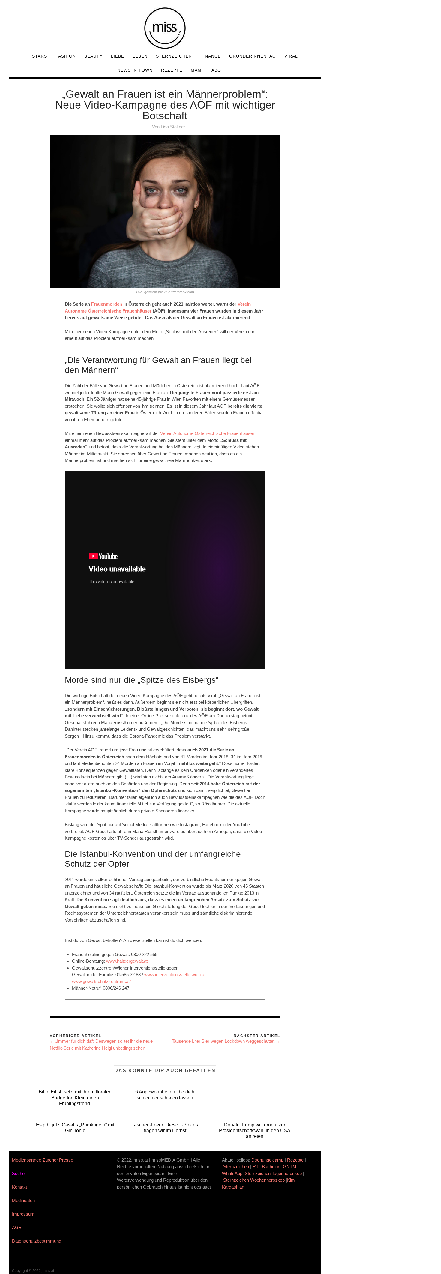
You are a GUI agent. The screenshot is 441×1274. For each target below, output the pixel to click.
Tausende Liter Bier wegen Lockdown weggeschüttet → (226, 1041)
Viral (291, 56)
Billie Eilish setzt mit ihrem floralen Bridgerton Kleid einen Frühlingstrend (75, 1097)
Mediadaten (23, 1200)
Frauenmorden (106, 304)
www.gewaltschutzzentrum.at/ (101, 981)
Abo (216, 70)
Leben (140, 56)
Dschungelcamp (267, 1159)
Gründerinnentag (252, 56)
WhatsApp (232, 1173)
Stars (39, 56)
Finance (210, 56)
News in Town (135, 70)
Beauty (93, 56)
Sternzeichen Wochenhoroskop (254, 1180)
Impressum (23, 1213)
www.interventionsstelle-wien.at (175, 974)
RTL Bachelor (266, 1166)
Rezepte (171, 70)
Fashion (66, 56)
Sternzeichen (174, 56)
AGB (17, 1227)
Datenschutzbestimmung (36, 1240)
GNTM (289, 1166)
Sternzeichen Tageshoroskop (273, 1173)
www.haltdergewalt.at (127, 961)
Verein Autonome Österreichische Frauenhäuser (207, 433)
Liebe (117, 56)
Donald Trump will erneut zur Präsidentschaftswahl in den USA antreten (254, 1130)
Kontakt (19, 1186)
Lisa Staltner (173, 126)
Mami (197, 70)
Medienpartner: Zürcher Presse (42, 1159)
